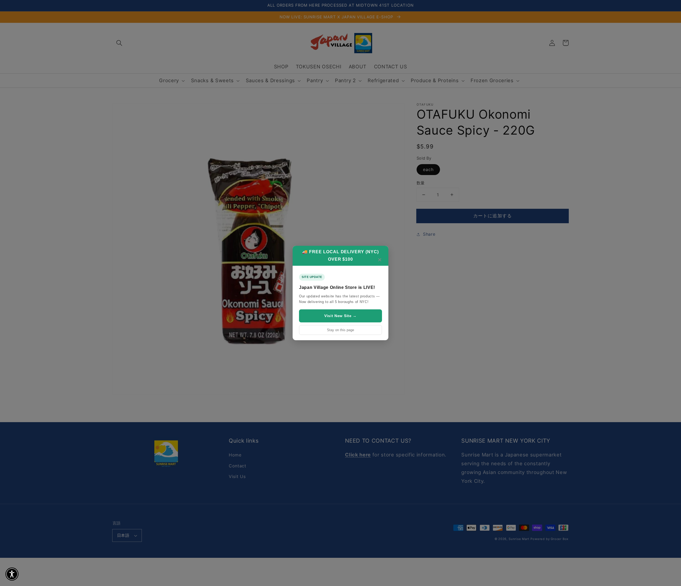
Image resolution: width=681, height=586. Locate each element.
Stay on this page (340, 330)
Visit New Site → (340, 316)
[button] (12, 574)
